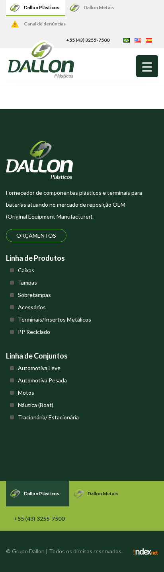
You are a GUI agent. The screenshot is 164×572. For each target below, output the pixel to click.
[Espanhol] (149, 40)
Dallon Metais (99, 7)
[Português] (126, 40)
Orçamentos (36, 235)
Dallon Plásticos (41, 7)
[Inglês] (138, 40)
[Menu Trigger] (147, 66)
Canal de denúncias (45, 24)
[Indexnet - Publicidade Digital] (145, 551)
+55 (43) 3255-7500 (87, 40)
